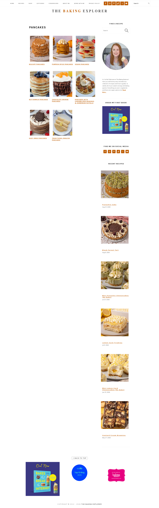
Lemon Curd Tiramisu (112, 343)
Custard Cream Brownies (114, 435)
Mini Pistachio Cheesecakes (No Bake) (115, 296)
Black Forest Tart (110, 250)
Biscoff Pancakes (37, 64)
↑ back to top (79, 458)
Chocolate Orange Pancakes (60, 100)
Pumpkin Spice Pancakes (62, 64)
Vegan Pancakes (82, 64)
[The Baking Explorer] (79, 15)
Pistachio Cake (109, 205)
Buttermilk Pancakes (38, 99)
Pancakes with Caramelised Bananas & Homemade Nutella (84, 101)
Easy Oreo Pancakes (38, 138)
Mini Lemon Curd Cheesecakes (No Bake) (113, 389)
